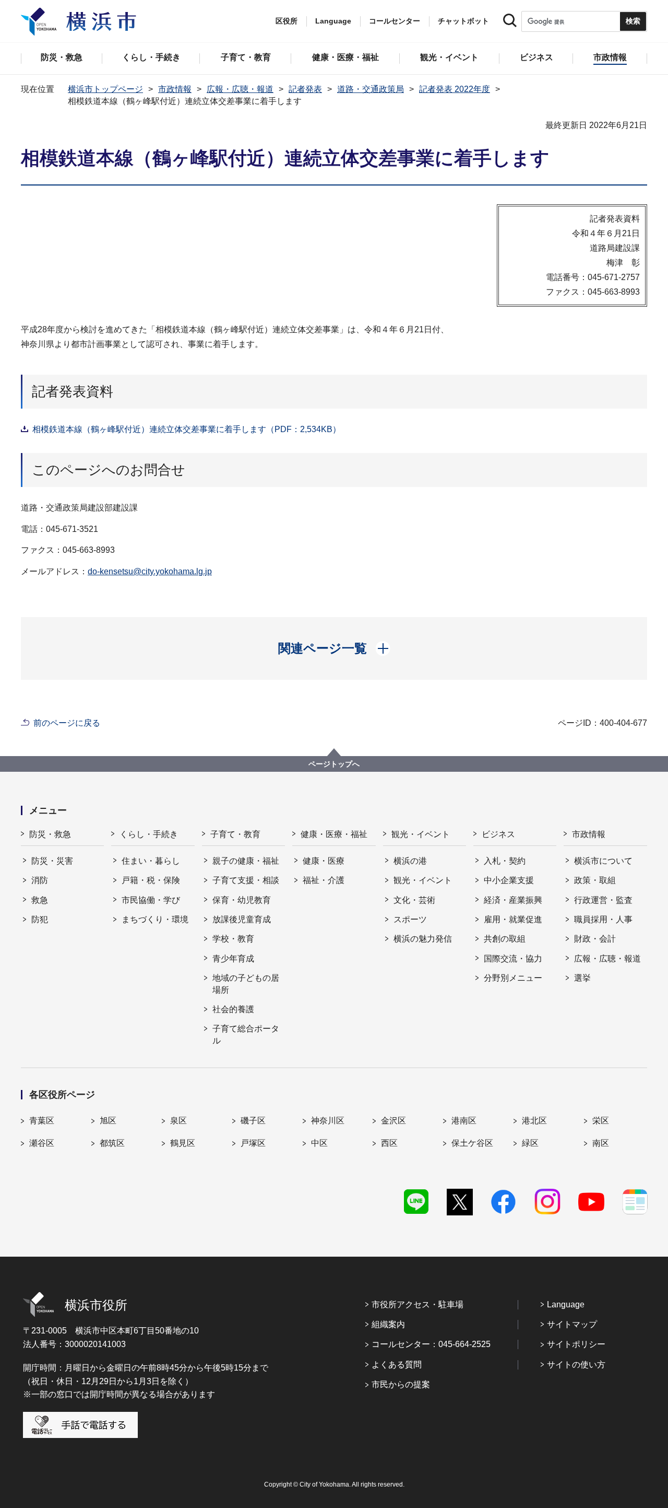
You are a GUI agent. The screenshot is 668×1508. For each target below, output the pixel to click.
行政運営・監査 (603, 900)
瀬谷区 (41, 1143)
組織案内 (388, 1324)
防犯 (39, 919)
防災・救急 (50, 834)
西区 (389, 1143)
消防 (39, 880)
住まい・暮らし (151, 860)
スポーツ (410, 919)
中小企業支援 (509, 880)
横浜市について (603, 860)
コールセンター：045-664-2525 (431, 1344)
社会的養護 (233, 1009)
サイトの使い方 (576, 1364)
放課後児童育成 (241, 919)
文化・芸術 (414, 900)
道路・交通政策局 (370, 89)
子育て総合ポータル (245, 1034)
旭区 (108, 1120)
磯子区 (253, 1120)
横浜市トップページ (105, 89)
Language (565, 1304)
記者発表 (305, 89)
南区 (600, 1143)
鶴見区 (182, 1143)
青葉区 (41, 1120)
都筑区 (112, 1143)
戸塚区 (253, 1143)
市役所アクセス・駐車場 (417, 1304)
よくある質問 (397, 1364)
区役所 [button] (286, 21)
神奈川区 (327, 1120)
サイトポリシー (576, 1344)
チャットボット (463, 21)
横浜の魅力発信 (422, 938)
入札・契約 (505, 860)
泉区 (178, 1120)
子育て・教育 (235, 834)
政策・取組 (595, 880)
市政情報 (175, 89)
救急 (39, 900)
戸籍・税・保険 (151, 880)
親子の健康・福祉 (245, 860)
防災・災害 (52, 860)
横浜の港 (410, 860)
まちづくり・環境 (155, 919)
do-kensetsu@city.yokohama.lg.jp (150, 571)
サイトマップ (572, 1324)
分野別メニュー (513, 977)
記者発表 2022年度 (454, 89)
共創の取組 (505, 938)
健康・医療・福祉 (334, 834)
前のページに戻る (66, 722)
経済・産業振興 (513, 900)
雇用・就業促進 (513, 919)
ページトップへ (334, 764)
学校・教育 (233, 938)
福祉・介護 (323, 880)
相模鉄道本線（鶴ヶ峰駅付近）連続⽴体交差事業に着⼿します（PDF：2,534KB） (186, 429)
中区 (319, 1143)
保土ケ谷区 (472, 1143)
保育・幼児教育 (241, 900)
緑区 (530, 1143)
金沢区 (393, 1120)
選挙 (582, 977)
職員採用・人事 (603, 919)
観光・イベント (420, 834)
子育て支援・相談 (245, 880)
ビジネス (498, 834)
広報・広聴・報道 (240, 89)
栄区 (600, 1120)
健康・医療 (323, 860)
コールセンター (394, 21)
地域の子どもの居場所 (245, 983)
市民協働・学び (151, 900)
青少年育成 (233, 958)
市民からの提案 (401, 1384)
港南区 (463, 1120)
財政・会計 (595, 938)
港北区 (534, 1120)
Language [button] (333, 21)
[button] (334, 648)
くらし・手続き (149, 834)
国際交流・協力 (513, 958)
